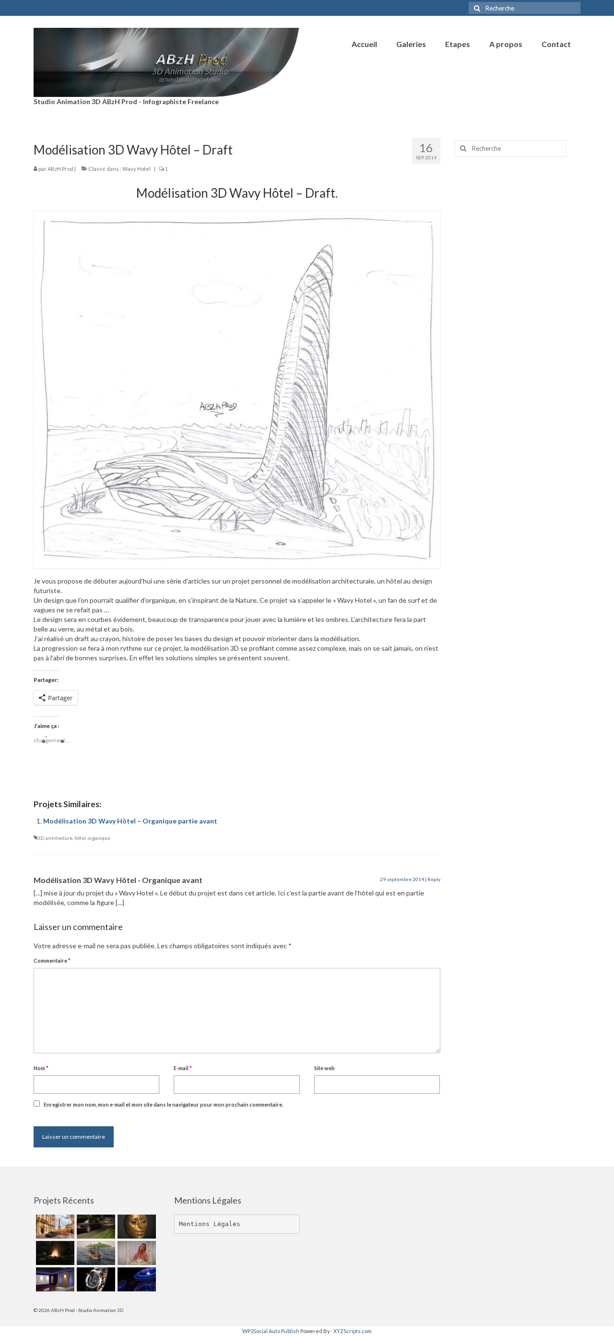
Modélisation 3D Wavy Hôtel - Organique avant (118, 879)
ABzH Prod (60, 169)
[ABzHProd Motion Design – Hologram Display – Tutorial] (135, 1279)
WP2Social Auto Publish (270, 1331)
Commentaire (52, 960)
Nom (41, 1068)
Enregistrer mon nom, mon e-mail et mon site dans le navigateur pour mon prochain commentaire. (163, 1104)
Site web (324, 1068)
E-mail (183, 1068)
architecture (59, 838)
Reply (433, 879)
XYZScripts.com (352, 1331)
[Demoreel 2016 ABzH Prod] (54, 1279)
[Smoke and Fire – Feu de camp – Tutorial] (54, 1253)
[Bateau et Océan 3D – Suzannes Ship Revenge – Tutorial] (94, 1253)
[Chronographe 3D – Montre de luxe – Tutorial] (94, 1279)
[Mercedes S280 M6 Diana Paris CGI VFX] (54, 1227)
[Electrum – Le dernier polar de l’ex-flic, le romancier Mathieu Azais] (135, 1227)
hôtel (80, 838)
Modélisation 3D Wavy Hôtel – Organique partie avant (130, 821)
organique (99, 838)
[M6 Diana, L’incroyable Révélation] (94, 1227)
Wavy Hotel (136, 169)
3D (40, 838)
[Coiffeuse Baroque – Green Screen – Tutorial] (135, 1253)
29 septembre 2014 (402, 879)
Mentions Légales (209, 1224)
